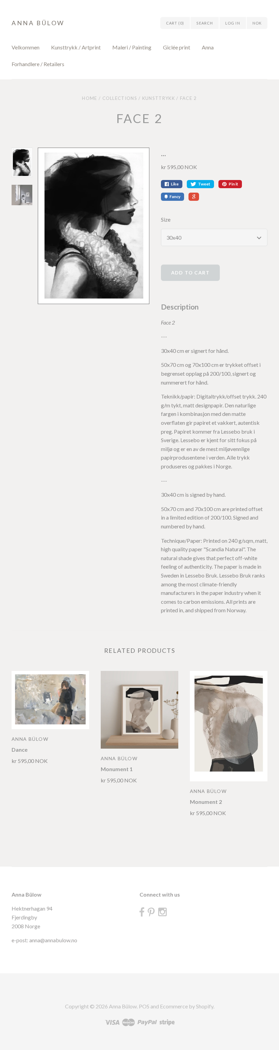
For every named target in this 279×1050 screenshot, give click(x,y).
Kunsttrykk (158, 98)
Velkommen (25, 47)
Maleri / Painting (131, 47)
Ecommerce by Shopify (186, 1006)
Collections (119, 98)
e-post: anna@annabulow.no (44, 940)
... (163, 153)
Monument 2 (206, 801)
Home (89, 98)
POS (144, 1006)
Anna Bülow (38, 23)
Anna (208, 47)
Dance (20, 749)
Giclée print (176, 47)
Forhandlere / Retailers (38, 64)
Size (165, 219)
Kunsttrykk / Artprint (76, 47)
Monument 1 (117, 769)
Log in (232, 23)
